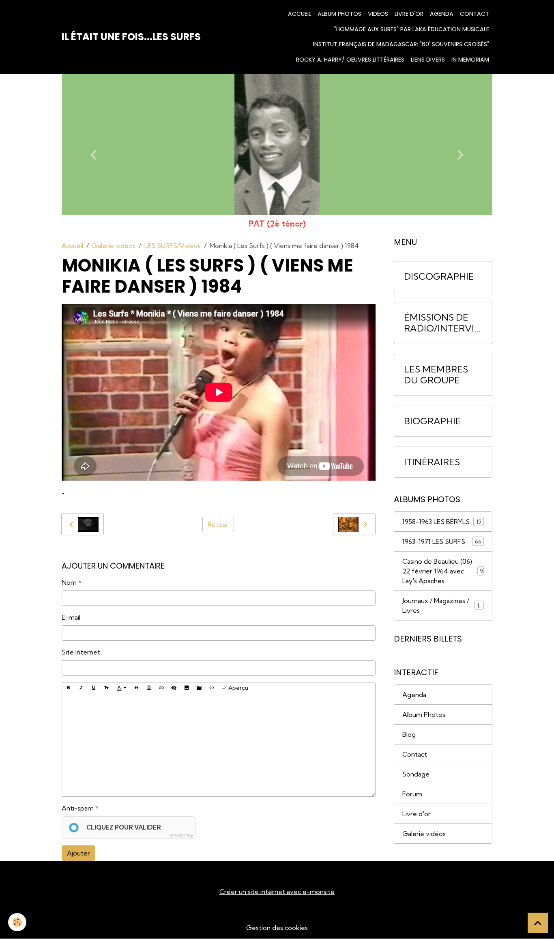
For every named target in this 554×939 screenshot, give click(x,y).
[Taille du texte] (106, 688)
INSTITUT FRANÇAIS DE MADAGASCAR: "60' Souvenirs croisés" (401, 44)
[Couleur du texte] (122, 688)
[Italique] (81, 688)
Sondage (415, 774)
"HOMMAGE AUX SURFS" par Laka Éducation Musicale (411, 29)
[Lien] (161, 688)
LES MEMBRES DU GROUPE (436, 375)
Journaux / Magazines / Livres (442, 605)
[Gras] (68, 688)
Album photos (339, 14)
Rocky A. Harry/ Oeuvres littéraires (350, 60)
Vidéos (378, 14)
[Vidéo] (199, 688)
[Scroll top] (538, 923)
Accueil (299, 14)
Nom (69, 582)
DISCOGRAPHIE (439, 276)
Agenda (441, 14)
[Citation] (136, 688)
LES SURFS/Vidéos (172, 246)
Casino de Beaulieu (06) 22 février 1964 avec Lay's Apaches (442, 571)
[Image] (186, 688)
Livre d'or (409, 14)
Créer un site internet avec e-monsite (277, 892)
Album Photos (423, 714)
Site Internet (81, 652)
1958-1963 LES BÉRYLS (441, 522)
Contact (474, 14)
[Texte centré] (148, 688)
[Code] (211, 688)
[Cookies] (17, 922)
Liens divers (428, 60)
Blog (409, 734)
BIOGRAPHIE (432, 421)
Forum (412, 794)
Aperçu (237, 687)
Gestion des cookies (277, 928)
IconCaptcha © (180, 835)
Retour (218, 524)
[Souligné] (93, 688)
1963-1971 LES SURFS (441, 541)
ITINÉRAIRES (432, 462)
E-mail (71, 617)
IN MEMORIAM (470, 60)
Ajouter (78, 853)
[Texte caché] (173, 688)
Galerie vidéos (113, 246)
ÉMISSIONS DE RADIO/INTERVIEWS (442, 323)
